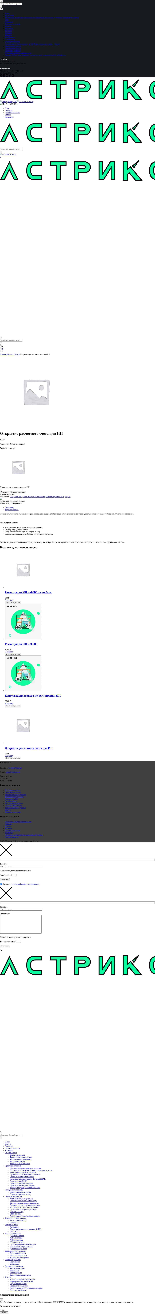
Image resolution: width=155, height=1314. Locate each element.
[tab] (80, 507)
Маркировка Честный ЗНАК (21, 1281)
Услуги (8, 115)
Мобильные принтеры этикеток (23, 1172)
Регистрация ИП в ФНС (21, 644)
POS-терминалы (16, 1240)
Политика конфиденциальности (18, 822)
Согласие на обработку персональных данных (24, 835)
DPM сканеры (15, 1214)
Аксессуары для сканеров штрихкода (25, 1216)
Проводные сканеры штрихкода (23, 1209)
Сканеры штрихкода (13, 805)
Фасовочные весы (17, 1268)
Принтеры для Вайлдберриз (21, 1183)
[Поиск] (1, 152)
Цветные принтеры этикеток (22, 1177)
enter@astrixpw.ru (13, 772)
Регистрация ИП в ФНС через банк (28, 592)
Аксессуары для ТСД (18, 1220)
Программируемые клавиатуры (23, 1244)
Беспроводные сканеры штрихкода (24, 1207)
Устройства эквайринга (19, 1257)
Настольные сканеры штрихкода (23, 1201)
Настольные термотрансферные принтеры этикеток (31, 1170)
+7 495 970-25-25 (15, 768)
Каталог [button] (4, 146)
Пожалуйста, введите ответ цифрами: (15, 871)
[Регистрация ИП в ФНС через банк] (23, 587)
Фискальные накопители (20, 1164)
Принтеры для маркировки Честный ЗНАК (28, 1179)
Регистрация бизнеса (55, 497)
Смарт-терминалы (17, 1155)
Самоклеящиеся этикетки (20, 1192)
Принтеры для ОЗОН (18, 1181)
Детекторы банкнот (18, 1253)
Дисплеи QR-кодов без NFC (21, 1247)
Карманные (14, 1271)
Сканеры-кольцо (16, 1212)
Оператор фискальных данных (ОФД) (25, 1229)
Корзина (8, 828)
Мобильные (14, 1264)
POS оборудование (12, 790)
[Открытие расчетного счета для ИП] (23, 743)
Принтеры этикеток (13, 792)
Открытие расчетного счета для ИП (29, 748)
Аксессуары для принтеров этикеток (25, 1188)
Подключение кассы (18, 1284)
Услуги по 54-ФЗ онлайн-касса (22, 1279)
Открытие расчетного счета (34, 497)
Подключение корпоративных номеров (26, 1288)
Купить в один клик (18, 492)
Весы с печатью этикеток (20, 1275)
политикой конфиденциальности (25, 884)
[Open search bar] (1, 338)
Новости (8, 824)
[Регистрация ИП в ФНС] (23, 639)
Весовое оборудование (14, 797)
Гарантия (8, 110)
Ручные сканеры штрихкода (21, 1198)
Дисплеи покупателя (18, 1249)
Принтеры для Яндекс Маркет (22, 1185)
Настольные (15, 1262)
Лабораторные (16, 1273)
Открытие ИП (16, 497)
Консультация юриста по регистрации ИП (33, 695)
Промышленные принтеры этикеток (25, 1174)
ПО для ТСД (15, 1223)
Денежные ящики (17, 1236)
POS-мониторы (16, 1238)
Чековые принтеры (13, 812)
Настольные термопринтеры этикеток (25, 1168)
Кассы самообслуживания (20, 1159)
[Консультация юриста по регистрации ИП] (23, 690)
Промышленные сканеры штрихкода (25, 1205)
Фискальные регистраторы (21, 1157)
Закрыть (4, 1313)
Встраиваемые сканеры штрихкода (24, 1203)
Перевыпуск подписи (19, 1286)
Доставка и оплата (12, 113)
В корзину (4, 492)
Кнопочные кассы (17, 1161)
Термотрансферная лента (20, 1194)
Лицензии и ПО (11, 799)
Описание (9, 507)
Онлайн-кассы (11, 801)
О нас (7, 108)
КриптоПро (14, 1227)
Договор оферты (12, 837)
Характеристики (12, 510)
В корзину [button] (9, 600)
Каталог (8, 826)
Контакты (9, 117)
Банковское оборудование (15, 795)
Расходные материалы (14, 803)
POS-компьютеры (17, 1242)
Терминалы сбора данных (15, 808)
